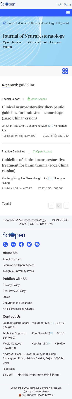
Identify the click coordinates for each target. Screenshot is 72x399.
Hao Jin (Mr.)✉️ (41, 343)
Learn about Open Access (18, 265)
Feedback (9, 368)
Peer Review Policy (14, 290)
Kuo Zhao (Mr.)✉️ (42, 333)
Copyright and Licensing (17, 302)
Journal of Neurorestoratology (33, 36)
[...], (51, 125)
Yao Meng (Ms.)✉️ (42, 322)
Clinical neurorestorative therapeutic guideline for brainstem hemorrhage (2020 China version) (33, 112)
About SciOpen (12, 259)
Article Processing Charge (18, 308)
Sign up (67, 4)
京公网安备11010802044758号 (38, 395)
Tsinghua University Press (18, 270)
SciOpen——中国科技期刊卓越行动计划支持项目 (31, 374)
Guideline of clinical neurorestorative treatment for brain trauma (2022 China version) (35, 165)
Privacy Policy (11, 285)
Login (59, 4)
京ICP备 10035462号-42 (36, 391)
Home (10, 22)
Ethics (6, 296)
